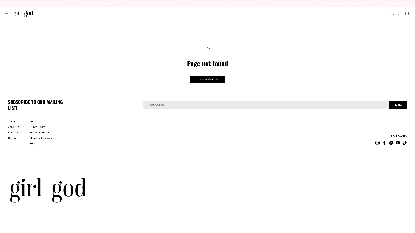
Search (34, 121)
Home (11, 121)
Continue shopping (207, 79)
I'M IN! (398, 105)
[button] (6, 13)
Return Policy (37, 126)
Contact (12, 137)
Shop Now (14, 126)
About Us (13, 132)
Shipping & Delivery (41, 137)
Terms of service (39, 132)
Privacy (34, 143)
